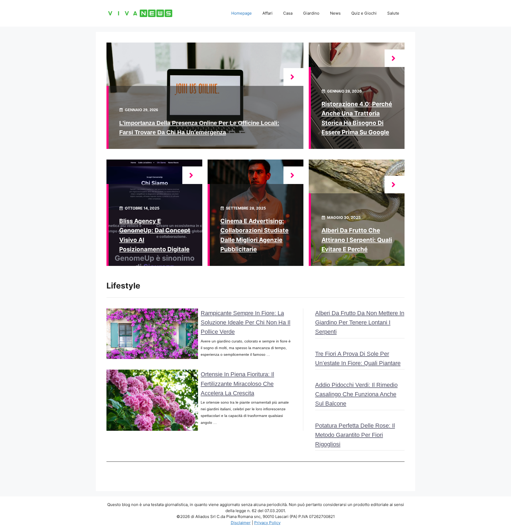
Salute (393, 13)
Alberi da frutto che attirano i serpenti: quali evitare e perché (357, 239)
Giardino (311, 13)
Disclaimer (241, 522)
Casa (287, 13)
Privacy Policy (267, 522)
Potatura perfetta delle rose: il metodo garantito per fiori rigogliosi (355, 435)
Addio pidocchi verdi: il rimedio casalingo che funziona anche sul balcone (356, 394)
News (335, 13)
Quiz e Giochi (364, 13)
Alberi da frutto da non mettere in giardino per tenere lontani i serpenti (359, 322)
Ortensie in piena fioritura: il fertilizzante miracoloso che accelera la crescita (237, 383)
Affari (267, 13)
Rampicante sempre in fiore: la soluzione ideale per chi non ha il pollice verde (245, 322)
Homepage (241, 13)
